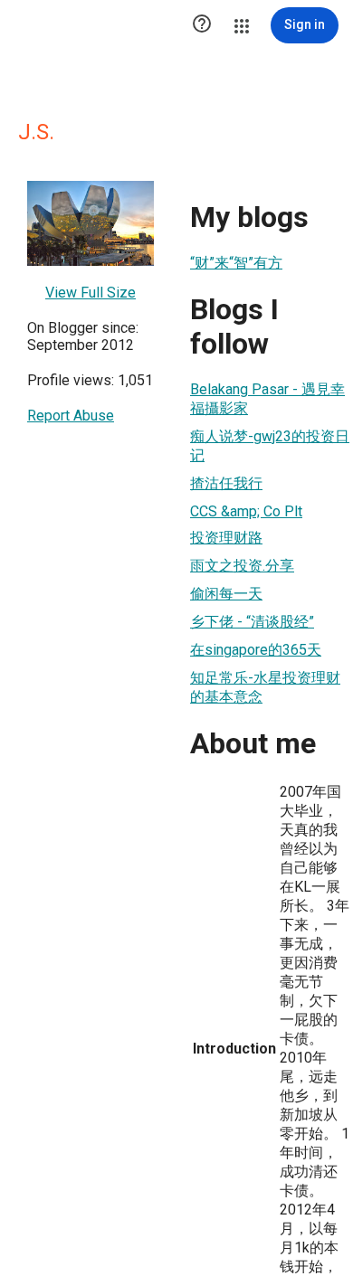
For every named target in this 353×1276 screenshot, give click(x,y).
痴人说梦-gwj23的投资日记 (269, 446)
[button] (202, 25)
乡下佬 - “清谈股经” (252, 621)
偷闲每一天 (226, 593)
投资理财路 (226, 537)
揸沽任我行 (226, 483)
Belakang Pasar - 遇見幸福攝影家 (267, 399)
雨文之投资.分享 (242, 565)
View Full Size (90, 292)
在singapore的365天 (255, 649)
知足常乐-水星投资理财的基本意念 (265, 687)
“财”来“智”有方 (236, 262)
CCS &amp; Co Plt (246, 511)
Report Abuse (70, 415)
